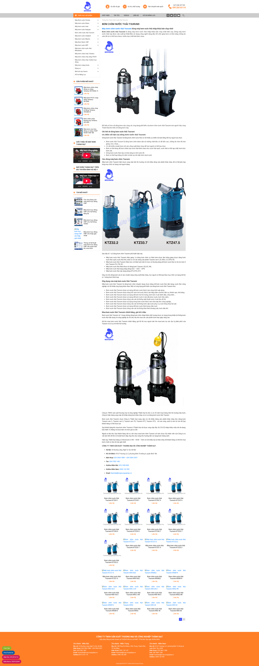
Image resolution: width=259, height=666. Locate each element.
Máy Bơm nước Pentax (82, 20)
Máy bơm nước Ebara (82, 23)
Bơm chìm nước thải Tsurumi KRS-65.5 (111, 594)
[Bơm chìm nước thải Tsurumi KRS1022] (133, 572)
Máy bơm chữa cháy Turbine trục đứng (86, 61)
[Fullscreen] (97, 161)
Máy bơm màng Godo (82, 65)
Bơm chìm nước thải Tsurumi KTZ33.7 (176, 530)
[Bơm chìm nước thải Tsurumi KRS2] (133, 604)
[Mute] (94, 161)
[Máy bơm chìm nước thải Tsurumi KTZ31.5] (154, 540)
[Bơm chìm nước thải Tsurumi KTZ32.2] (111, 548)
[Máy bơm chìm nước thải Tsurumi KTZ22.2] (176, 540)
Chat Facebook (8, 652)
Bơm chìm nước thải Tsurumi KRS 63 (176, 610)
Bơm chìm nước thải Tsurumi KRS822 (154, 577)
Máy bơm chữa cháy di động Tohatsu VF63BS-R (91, 110)
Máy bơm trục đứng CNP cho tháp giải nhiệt (90, 233)
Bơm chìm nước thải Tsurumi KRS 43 (154, 610)
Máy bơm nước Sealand (83, 36)
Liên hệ (136, 15)
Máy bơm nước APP (81, 45)
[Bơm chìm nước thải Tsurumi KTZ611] (111, 486)
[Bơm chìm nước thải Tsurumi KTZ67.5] (154, 486)
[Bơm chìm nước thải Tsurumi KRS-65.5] (111, 588)
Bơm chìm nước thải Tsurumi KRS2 (133, 610)
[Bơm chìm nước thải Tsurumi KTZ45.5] (111, 517)
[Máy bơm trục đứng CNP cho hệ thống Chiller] (78, 222)
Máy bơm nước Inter (81, 26)
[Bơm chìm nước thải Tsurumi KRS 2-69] (133, 588)
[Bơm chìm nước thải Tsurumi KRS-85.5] (154, 588)
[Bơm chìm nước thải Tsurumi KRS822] (154, 572)
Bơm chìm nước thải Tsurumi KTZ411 (133, 499)
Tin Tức (117, 15)
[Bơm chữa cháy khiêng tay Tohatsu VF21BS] (78, 122)
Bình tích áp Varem (81, 71)
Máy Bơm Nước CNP (82, 42)
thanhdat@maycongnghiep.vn (121, 473)
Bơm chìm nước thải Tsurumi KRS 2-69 (133, 594)
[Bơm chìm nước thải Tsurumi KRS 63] (176, 604)
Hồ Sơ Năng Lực (149, 15)
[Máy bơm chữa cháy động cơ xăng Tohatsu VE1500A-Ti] (78, 90)
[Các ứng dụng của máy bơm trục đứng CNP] (78, 201)
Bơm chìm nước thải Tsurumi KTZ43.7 (154, 530)
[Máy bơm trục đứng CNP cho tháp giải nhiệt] (78, 234)
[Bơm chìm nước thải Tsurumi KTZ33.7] (176, 517)
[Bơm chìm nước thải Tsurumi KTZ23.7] (133, 540)
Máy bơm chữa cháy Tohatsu (84, 54)
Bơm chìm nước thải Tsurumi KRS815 (111, 610)
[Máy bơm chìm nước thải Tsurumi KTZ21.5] (111, 572)
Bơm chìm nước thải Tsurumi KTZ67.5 (154, 499)
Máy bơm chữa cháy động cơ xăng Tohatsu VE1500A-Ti (91, 89)
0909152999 (12, 661)
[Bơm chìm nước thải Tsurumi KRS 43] (154, 604)
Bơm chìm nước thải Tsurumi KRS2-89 (176, 594)
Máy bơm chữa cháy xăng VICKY (86, 57)
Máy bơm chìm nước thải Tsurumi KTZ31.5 (154, 546)
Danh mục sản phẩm (85, 15)
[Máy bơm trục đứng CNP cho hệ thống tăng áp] (78, 211)
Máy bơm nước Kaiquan (83, 29)
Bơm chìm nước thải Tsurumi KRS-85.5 (154, 594)
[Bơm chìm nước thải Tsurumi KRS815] (111, 604)
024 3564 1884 (119, 458)
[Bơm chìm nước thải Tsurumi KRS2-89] (176, 588)
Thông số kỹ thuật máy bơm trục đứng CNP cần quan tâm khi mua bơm (90, 245)
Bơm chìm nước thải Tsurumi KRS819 (176, 577)
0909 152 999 (124, 469)
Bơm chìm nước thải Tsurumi (84, 33)
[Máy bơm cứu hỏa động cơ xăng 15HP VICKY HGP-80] (78, 132)
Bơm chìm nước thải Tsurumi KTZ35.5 (133, 530)
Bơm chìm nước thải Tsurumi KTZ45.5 (111, 530)
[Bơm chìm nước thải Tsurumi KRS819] (176, 572)
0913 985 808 (124, 465)
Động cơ (78, 68)
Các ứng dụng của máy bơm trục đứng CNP (90, 201)
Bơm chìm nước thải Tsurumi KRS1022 (133, 577)
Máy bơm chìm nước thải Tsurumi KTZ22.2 (176, 546)
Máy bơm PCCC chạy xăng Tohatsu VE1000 (91, 99)
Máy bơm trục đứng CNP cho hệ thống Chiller (90, 222)
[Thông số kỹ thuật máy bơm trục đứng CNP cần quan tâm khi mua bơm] (78, 245)
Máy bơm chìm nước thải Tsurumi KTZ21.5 (112, 577)
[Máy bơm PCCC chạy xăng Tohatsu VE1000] (78, 101)
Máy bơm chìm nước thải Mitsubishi (83, 49)
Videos (126, 15)
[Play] (76, 161)
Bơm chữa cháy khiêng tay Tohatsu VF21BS (90, 120)
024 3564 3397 (132, 458)
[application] (86, 155)
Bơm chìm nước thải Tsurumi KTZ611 (111, 499)
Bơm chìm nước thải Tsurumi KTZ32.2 (111, 561)
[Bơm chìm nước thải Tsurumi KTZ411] (133, 486)
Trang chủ (105, 20)
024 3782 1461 (114, 461)
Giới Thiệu (106, 15)
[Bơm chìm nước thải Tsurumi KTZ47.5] (176, 486)
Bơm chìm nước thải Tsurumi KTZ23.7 (133, 546)
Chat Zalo (7, 648)
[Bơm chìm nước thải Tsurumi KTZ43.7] (154, 517)
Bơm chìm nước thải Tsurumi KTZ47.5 (176, 499)
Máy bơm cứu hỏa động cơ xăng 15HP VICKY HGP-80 (91, 131)
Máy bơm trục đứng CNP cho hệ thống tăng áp (90, 211)
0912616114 (11, 657)
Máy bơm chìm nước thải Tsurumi (116, 29)
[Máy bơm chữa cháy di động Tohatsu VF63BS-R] (78, 111)
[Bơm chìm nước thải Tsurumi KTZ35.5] (133, 517)
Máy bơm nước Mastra (82, 39)
